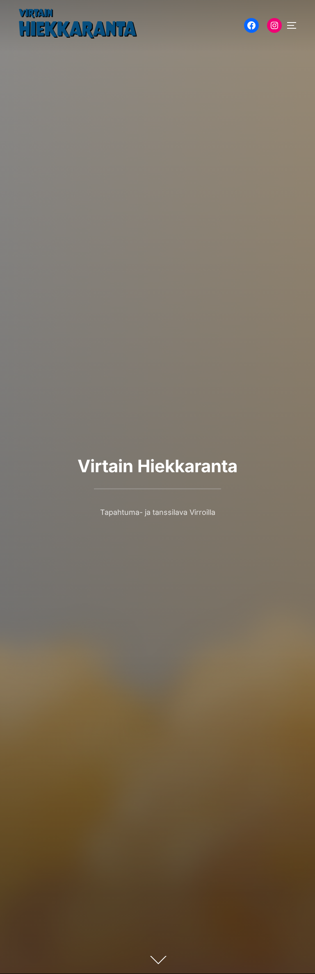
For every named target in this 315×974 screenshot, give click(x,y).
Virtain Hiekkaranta (157, 465)
